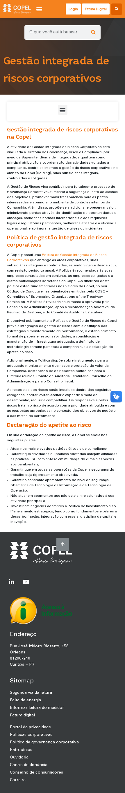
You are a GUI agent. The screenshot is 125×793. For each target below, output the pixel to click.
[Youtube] (26, 582)
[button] (39, 9)
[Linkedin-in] (11, 582)
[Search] (93, 32)
